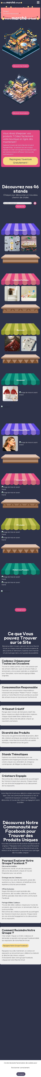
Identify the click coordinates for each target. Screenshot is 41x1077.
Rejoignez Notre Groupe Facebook (15, 946)
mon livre (20, 330)
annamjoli (20, 380)
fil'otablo (20, 525)
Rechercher (20, 206)
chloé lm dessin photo (21, 430)
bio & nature (21, 230)
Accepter (21, 1074)
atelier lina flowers (20, 570)
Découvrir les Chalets (20, 66)
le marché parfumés (20, 280)
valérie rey (20, 480)
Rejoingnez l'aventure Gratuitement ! (20, 161)
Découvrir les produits (20, 113)
